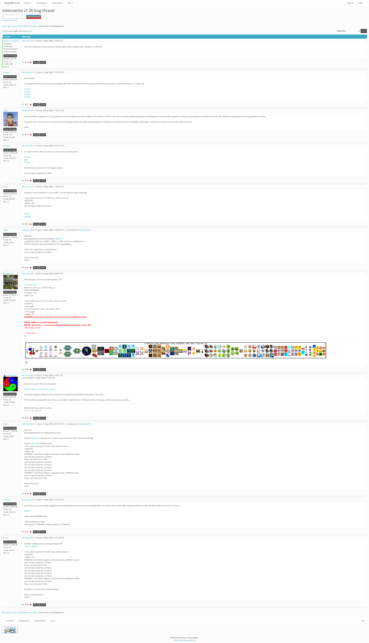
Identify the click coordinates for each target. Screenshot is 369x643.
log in (30, 31)
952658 (27, 89)
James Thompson (11, 40)
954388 (27, 216)
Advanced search (10, 20)
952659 (27, 91)
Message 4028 (28, 424)
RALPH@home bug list (27, 26)
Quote (42, 62)
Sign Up (350, 3)
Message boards (9, 26)
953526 (27, 162)
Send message (10, 55)
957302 (34, 438)
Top (363, 620)
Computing (41, 3)
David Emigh (11, 375)
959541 (27, 511)
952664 (27, 94)
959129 (34, 443)
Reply (36, 62)
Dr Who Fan (8, 273)
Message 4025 (28, 273)
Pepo (5, 110)
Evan (5, 186)
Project (27, 3)
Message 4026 (28, 375)
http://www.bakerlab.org (184, 640)
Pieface (6, 72)
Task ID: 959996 (30, 546)
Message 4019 (28, 110)
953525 (27, 157)
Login (360, 3)
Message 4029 (28, 499)
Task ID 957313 (30, 285)
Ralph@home (12, 2)
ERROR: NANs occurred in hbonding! (39, 389)
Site (69, 3)
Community (57, 3)
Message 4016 (28, 40)
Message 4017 (28, 72)
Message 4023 (28, 230)
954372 (27, 214)
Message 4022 (28, 186)
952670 (27, 97)
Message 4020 (28, 145)
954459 (58, 238)
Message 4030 (28, 537)
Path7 (5, 230)
